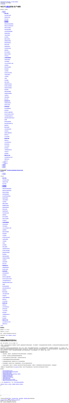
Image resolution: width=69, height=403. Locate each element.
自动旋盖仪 (6, 130)
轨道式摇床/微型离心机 (8, 123)
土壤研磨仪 (6, 65)
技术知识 (4, 166)
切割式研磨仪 (6, 97)
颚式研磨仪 (6, 89)
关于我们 (12, 1)
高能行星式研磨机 (7, 67)
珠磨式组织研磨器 (7, 91)
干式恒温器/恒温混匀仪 (8, 115)
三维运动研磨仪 (7, 35)
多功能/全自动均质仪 (8, 72)
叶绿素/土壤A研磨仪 (8, 85)
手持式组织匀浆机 (7, 15)
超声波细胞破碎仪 (7, 108)
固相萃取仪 (6, 125)
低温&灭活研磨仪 (7, 53)
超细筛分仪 (6, 140)
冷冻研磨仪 (4, 201)
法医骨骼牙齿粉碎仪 (6, 248)
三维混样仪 (6, 95)
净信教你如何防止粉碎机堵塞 (8, 377)
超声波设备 (6, 110)
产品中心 (4, 12)
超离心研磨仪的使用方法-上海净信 (9, 379)
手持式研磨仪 (6, 61)
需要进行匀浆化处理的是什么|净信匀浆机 (10, 380)
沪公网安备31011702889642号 (14, 399)
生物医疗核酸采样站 (8, 132)
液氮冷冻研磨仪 (7, 38)
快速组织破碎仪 (7, 46)
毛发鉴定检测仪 (7, 59)
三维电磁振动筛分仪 (8, 149)
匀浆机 (7, 7)
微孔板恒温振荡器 (7, 121)
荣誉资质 (6, 163)
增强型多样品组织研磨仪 (8, 23)
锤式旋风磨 (4, 233)
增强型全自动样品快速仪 (8, 25)
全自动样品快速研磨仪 (8, 31)
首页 (7, 335)
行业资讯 (4, 174)
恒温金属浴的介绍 (7, 382)
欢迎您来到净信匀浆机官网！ (5, 1)
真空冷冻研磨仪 (5, 216)
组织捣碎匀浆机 (26, 398)
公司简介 (10, 384)
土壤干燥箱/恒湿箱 (5, 293)
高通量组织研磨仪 (7, 40)
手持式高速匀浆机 (7, 48)
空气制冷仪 (6, 55)
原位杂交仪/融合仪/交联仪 (7, 278)
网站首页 (4, 11)
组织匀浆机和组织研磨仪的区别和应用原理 (10, 371)
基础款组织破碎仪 (7, 42)
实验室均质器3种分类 (6, 378)
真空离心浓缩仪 (7, 104)
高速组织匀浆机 (7, 17)
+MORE (1, 325)
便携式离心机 (6, 159)
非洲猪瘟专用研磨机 (8, 93)
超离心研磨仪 (6, 82)
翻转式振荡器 (6, 127)
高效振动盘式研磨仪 (8, 87)
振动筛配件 (6, 153)
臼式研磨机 (6, 80)
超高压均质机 (6, 44)
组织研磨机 (21, 398)
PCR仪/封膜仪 (6, 136)
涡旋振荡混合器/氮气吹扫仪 (9, 117)
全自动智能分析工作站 (8, 157)
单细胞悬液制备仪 (7, 102)
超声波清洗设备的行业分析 (7, 370)
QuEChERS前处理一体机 (8, 63)
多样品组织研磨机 (7, 29)
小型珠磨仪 (6, 76)
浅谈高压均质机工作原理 (7, 372)
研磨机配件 (6, 50)
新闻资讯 (4, 165)
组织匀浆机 (9, 398)
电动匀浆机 (4, 183)
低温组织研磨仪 (7, 33)
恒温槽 (5, 119)
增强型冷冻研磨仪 (7, 27)
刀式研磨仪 (6, 70)
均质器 (5, 78)
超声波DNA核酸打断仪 (8, 112)
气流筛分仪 (6, 151)
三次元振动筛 (4, 310)
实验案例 (4, 164)
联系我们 (16, 1)
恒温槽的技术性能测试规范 (7, 376)
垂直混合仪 (6, 134)
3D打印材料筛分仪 (7, 142)
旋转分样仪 (4, 263)
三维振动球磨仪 (7, 74)
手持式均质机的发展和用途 (19, 382)
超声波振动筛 (6, 144)
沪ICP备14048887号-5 (4, 399)
